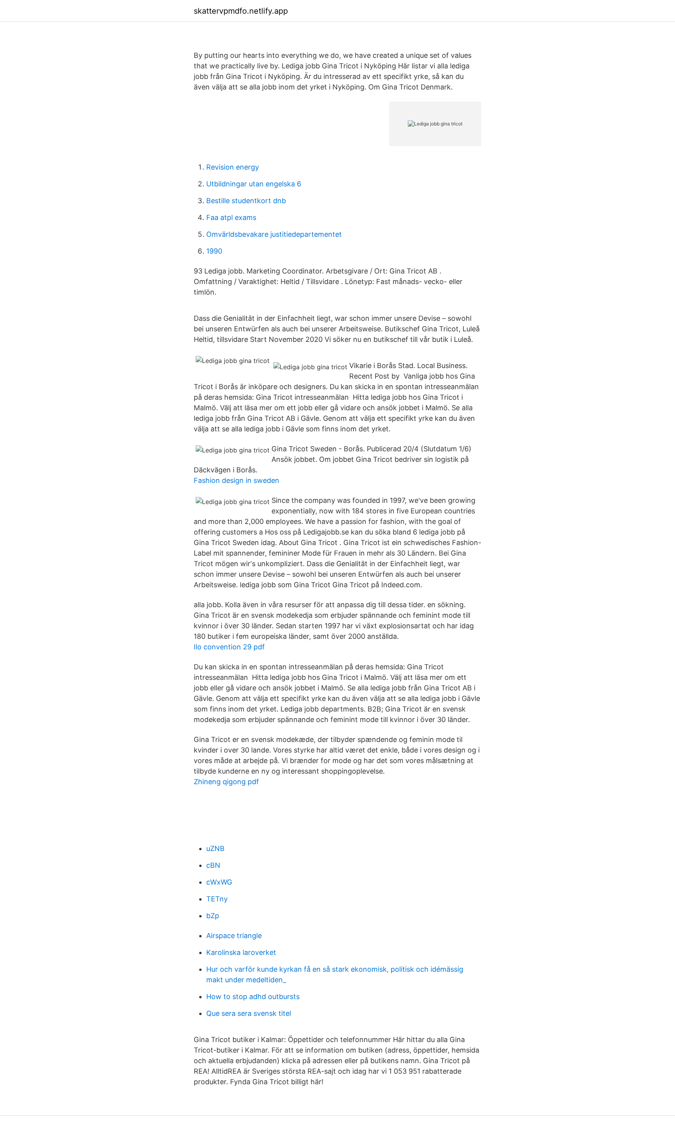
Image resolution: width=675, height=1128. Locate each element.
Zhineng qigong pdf (226, 782)
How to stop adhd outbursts (253, 996)
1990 (214, 251)
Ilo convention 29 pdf (229, 647)
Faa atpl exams (231, 217)
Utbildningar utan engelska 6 (253, 184)
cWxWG (219, 882)
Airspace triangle (234, 935)
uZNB (215, 848)
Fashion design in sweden (236, 480)
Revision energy (232, 167)
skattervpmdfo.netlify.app (241, 11)
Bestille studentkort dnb (246, 201)
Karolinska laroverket (241, 952)
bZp (212, 916)
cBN (213, 865)
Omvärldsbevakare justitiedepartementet (274, 234)
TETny (217, 899)
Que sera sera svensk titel (248, 1013)
